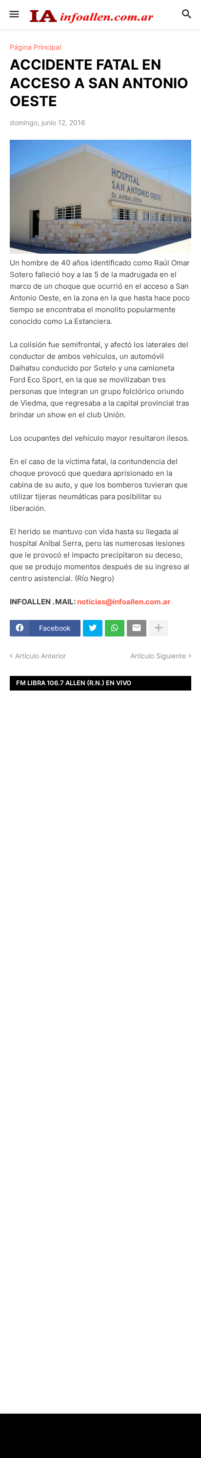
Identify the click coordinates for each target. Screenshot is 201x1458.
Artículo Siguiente (158, 656)
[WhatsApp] (114, 628)
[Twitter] (92, 628)
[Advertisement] (100, 863)
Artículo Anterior (40, 656)
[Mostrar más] (158, 628)
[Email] (136, 628)
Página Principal (35, 47)
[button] (13, 14)
